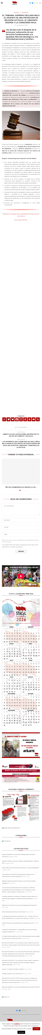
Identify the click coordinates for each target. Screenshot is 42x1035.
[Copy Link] (38, 419)
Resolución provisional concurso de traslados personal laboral (19, 905)
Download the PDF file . (21, 220)
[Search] (40, 3)
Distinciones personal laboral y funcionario (14, 912)
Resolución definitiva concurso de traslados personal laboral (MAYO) (21, 987)
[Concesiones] (6, 841)
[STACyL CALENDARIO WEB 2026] (21, 662)
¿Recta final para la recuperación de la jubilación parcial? (18, 923)
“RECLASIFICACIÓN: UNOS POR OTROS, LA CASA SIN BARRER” (20, 867)
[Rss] (34, 3)
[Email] (32, 3)
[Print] (29, 419)
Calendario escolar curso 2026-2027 (12, 973)
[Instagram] (21, 419)
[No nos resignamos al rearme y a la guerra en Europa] (21, 471)
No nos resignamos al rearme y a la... (21, 487)
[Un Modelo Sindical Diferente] (21, 795)
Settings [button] (21, 1032)
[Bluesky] (30, 3)
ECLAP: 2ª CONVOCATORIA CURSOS (13, 969)
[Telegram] (8, 419)
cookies (17, 1024)
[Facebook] (17, 419)
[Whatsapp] (4, 419)
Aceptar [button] (36, 1028)
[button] (3, 474)
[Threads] (37, 3)
